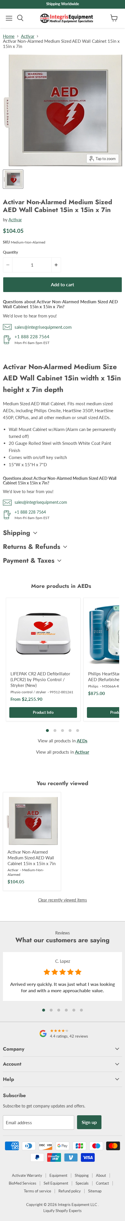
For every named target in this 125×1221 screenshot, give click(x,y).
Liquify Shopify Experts (62, 1210)
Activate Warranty (27, 1175)
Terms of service (37, 1191)
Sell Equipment (56, 1183)
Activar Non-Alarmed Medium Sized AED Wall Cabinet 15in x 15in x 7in (32, 857)
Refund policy (69, 1191)
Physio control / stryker (28, 692)
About (101, 1175)
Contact (102, 1183)
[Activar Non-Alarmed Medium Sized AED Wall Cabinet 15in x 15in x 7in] (32, 821)
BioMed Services (22, 1183)
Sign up (89, 1122)
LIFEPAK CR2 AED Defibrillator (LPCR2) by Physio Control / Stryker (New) (40, 679)
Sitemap (94, 1191)
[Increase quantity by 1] (56, 264)
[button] (43, 1010)
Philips (93, 686)
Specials (82, 1183)
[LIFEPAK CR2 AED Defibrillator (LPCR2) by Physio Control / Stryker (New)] (43, 634)
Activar (27, 36)
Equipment (58, 1175)
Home (9, 36)
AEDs (82, 740)
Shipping (82, 1175)
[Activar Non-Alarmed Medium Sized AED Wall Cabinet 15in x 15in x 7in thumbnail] (13, 179)
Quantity (10, 252)
